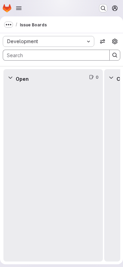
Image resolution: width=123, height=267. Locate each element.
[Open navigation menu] (18, 8)
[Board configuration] (114, 41)
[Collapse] (10, 77)
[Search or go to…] (103, 8)
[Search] (114, 55)
